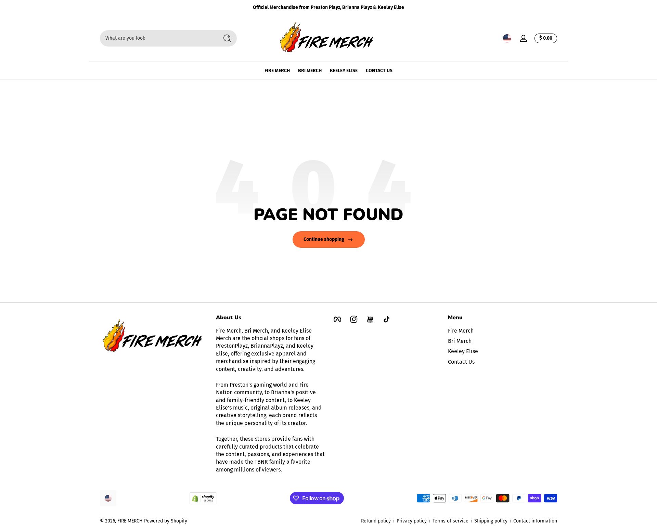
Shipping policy (490, 521)
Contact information (535, 521)
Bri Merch (460, 341)
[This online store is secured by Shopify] (203, 498)
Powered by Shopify (165, 521)
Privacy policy (412, 521)
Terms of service (450, 521)
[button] (507, 38)
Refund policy (376, 521)
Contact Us (461, 362)
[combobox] (157, 38)
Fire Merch (461, 330)
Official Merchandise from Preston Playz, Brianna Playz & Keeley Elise (328, 7)
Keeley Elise (463, 351)
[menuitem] (502, 331)
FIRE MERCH (130, 521)
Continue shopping (324, 239)
